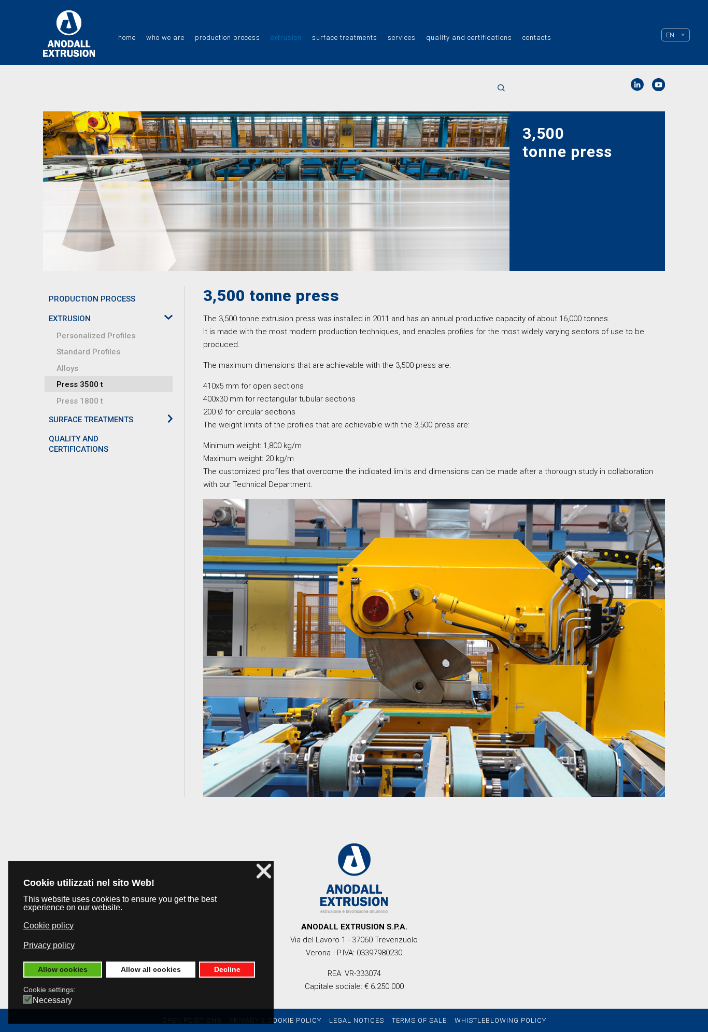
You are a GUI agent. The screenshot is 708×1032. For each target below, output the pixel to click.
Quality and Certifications (469, 37)
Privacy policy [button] (49, 945)
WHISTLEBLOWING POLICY (500, 1020)
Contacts (536, 37)
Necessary (52, 1000)
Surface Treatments (344, 37)
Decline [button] (227, 969)
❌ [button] (264, 871)
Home (127, 37)
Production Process (227, 37)
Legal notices (356, 1020)
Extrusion (286, 37)
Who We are (165, 37)
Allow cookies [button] (63, 969)
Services (402, 37)
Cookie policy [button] (48, 925)
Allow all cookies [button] (151, 969)
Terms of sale (419, 1020)
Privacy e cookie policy (275, 1020)
